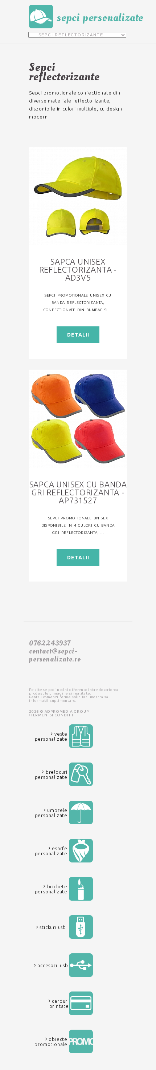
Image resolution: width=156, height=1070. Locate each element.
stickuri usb (52, 927)
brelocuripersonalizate (51, 774)
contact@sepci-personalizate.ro (55, 655)
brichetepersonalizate (51, 889)
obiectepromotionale (50, 1042)
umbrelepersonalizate (51, 813)
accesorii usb (52, 965)
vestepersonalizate (51, 736)
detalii (78, 335)
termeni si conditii (52, 715)
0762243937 (49, 643)
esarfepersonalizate (51, 851)
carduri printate (59, 1003)
